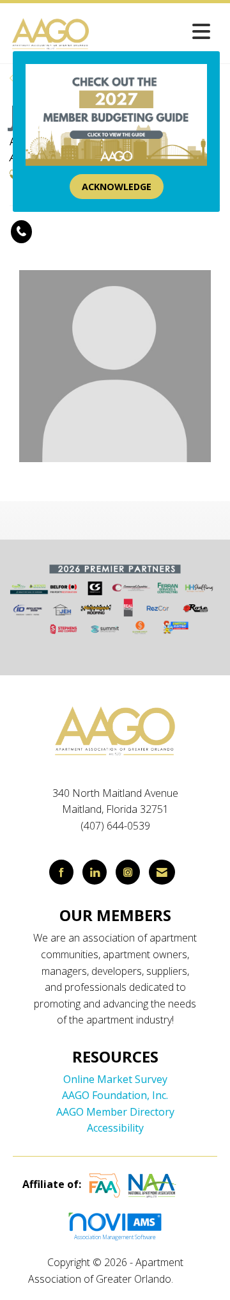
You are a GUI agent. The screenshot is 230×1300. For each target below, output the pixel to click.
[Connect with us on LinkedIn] (94, 872)
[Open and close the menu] (154, 31)
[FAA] (105, 1184)
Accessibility (115, 1128)
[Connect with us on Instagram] (128, 872)
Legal (189, 1279)
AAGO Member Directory (115, 1112)
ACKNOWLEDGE (116, 187)
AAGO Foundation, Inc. (115, 1095)
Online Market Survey (115, 1079)
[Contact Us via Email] (162, 872)
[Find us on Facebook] (61, 872)
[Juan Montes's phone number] (21, 232)
